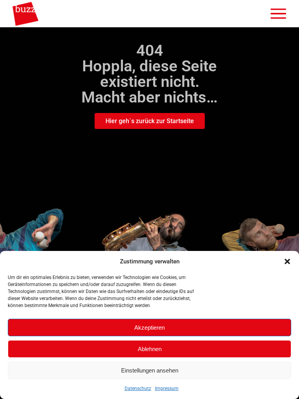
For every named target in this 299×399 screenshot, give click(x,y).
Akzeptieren (149, 327)
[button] (287, 261)
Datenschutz (138, 388)
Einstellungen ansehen (149, 370)
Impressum (167, 388)
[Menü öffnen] (278, 13)
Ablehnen (150, 349)
